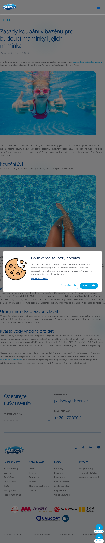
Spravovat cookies (39, 279)
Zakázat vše (70, 286)
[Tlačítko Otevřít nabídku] (98, 7)
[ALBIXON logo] (9, 7)
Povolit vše (89, 286)
